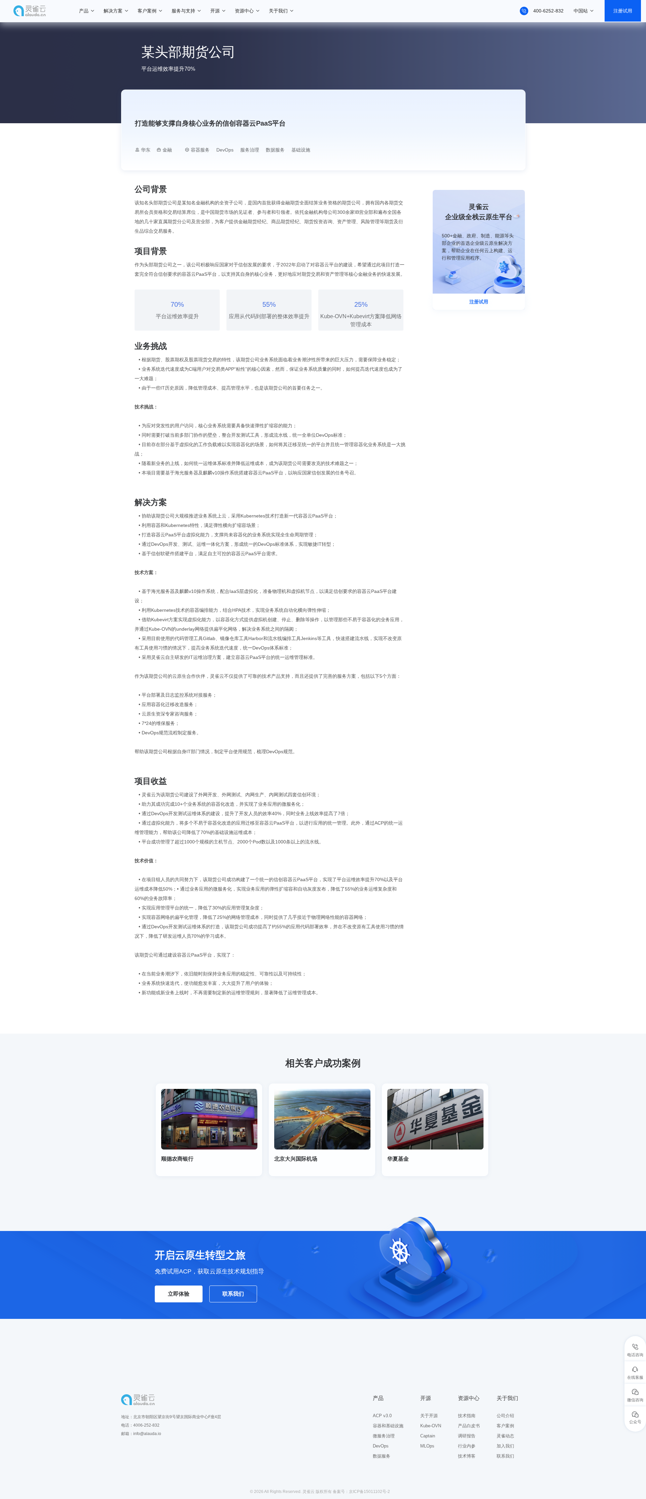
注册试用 (622, 10)
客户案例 (147, 10)
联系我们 (233, 1294)
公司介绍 (505, 1415)
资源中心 (244, 10)
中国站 (581, 10)
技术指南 (466, 1415)
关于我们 (278, 10)
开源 (215, 10)
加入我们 (505, 1445)
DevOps (381, 1445)
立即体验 (178, 1294)
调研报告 (466, 1435)
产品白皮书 (469, 1425)
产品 (83, 10)
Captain (427, 1435)
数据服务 (381, 1456)
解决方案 (113, 10)
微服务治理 (384, 1435)
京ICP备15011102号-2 (369, 1491)
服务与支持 (183, 10)
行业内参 (466, 1445)
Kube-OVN (430, 1425)
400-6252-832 (548, 10)
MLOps (427, 1445)
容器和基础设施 (388, 1425)
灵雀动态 (505, 1435)
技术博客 (466, 1456)
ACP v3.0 (382, 1415)
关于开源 (429, 1415)
